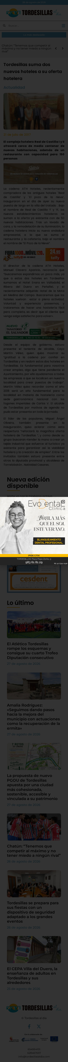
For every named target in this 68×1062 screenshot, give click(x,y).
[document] (34, 531)
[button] (63, 501)
